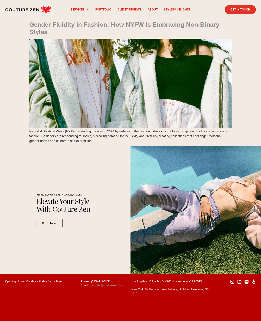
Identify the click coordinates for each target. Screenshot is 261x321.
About (153, 9)
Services (78, 9)
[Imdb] (246, 282)
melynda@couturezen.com (106, 285)
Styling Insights (177, 9)
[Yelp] (253, 282)
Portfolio (103, 9)
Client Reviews (130, 9)
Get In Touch (49, 223)
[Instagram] (232, 282)
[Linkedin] (239, 282)
